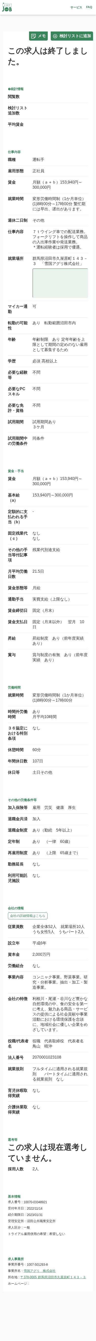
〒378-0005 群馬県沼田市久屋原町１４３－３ (53, 1277)
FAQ (89, 7)
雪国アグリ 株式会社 (40, 1271)
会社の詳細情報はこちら (27, 916)
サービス (76, 7)
